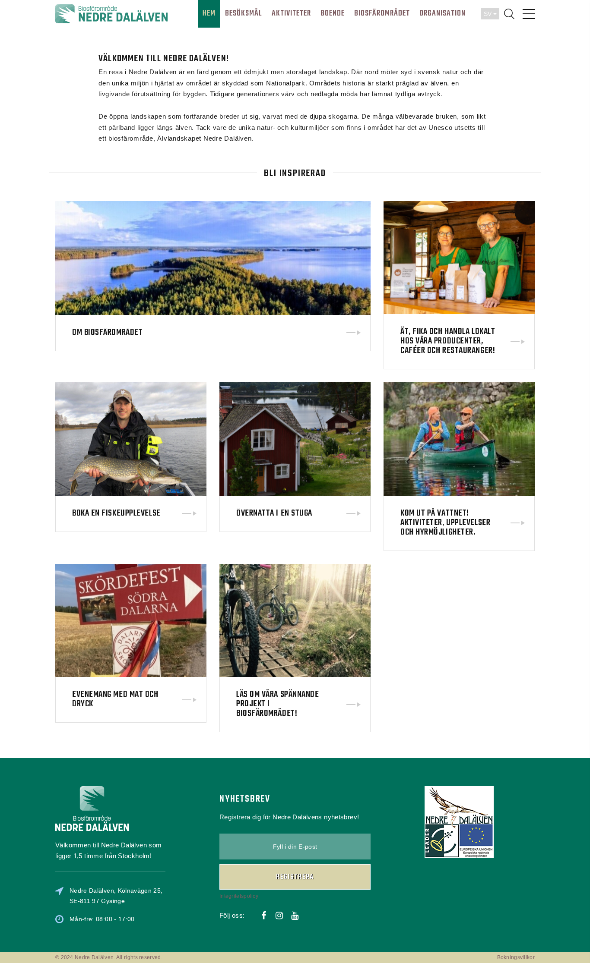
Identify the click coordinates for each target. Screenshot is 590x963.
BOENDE (332, 13)
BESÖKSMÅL (243, 13)
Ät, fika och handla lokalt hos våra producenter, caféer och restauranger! (447, 341)
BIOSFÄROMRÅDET (382, 13)
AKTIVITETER (291, 13)
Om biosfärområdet (107, 332)
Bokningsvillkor (516, 957)
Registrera (295, 877)
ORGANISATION (442, 13)
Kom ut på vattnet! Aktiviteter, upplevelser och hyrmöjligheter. (445, 523)
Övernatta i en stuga (274, 513)
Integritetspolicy (238, 896)
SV (488, 13)
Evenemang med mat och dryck (115, 699)
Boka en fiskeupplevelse (116, 513)
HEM (209, 13)
